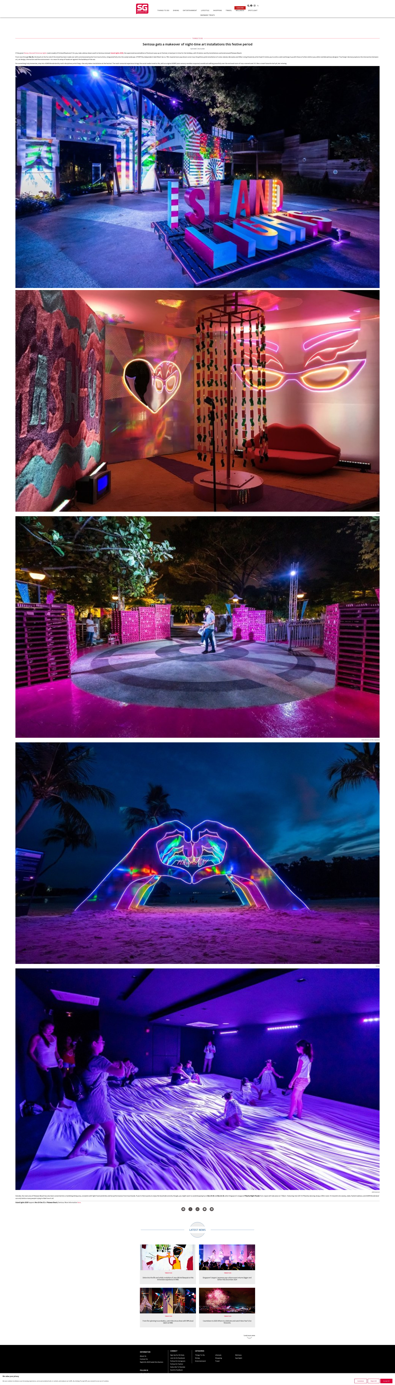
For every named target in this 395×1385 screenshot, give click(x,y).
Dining (176, 10)
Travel (229, 10)
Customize (360, 1381)
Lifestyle (205, 10)
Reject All (373, 1381)
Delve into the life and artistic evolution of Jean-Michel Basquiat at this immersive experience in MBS (168, 1278)
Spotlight (253, 10)
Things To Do (163, 10)
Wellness (240, 10)
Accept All (386, 1381)
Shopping (217, 10)
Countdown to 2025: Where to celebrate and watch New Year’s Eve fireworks (227, 1322)
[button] (240, 8)
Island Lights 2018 (116, 53)
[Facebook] (251, 5)
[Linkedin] (212, 1209)
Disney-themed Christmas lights (35, 53)
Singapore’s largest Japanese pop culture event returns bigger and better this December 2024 (227, 1278)
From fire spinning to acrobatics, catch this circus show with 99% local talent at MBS (168, 1322)
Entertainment (190, 10)
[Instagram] (254, 5)
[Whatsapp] (197, 1209)
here (79, 1202)
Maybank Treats (207, 15)
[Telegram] (205, 1209)
